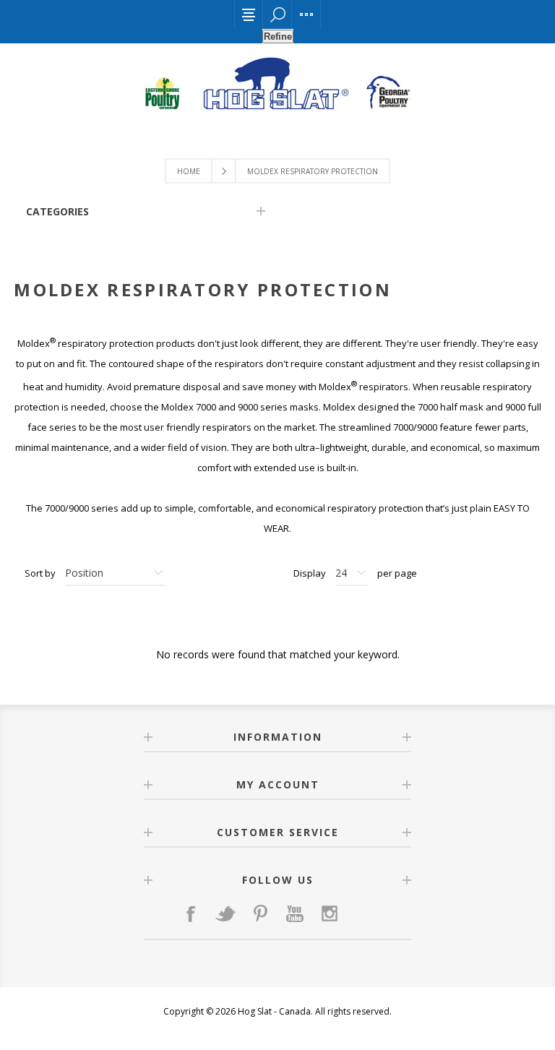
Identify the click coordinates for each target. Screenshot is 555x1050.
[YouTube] (294, 913)
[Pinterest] (260, 913)
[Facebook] (190, 913)
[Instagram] (329, 913)
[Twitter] (225, 913)
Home (188, 171)
